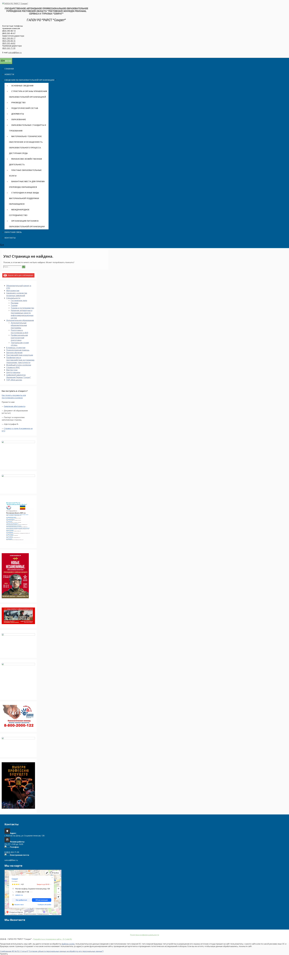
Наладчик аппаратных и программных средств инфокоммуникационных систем (22, 314)
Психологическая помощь (17, 350)
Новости (9, 74)
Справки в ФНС (13, 367)
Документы (17, 114)
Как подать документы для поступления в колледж (14, 396)
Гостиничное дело (19, 300)
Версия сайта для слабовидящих (20, 275)
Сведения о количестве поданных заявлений (16, 294)
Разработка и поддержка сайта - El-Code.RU (52, 939)
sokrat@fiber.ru (15, 52)
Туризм (14, 305)
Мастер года (11, 370)
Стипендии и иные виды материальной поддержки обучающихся (24, 198)
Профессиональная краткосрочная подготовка (19, 337)
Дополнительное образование (20, 320)
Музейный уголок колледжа (18, 365)
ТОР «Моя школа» (14, 380)
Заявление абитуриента (14, 406)
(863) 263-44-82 (8, 43)
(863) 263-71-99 (8, 48)
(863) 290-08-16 (8, 41)
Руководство (18, 102)
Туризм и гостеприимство (22, 308)
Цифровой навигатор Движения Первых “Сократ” (18, 376)
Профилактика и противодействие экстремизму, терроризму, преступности (20, 360)
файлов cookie (68, 944)
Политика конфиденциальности (144, 935)
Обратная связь (13, 232)
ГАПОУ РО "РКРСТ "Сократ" (46, 20)
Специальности (13, 298)
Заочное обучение (14, 352)
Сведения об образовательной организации (29, 80)
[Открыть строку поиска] (2, 245)
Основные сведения (22, 85)
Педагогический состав (24, 108)
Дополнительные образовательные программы (19, 325)
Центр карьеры (13, 372)
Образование (18, 119)
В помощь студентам (15, 347)
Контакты (10, 238)
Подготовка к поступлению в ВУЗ (19, 331)
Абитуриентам (12, 290)
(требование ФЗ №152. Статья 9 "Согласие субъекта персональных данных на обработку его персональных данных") (52, 951)
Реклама (14, 303)
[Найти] (23, 266)
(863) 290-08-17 (8, 38)
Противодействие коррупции (19, 355)
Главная (9, 69)
